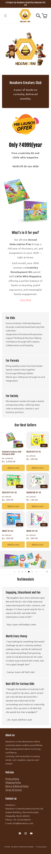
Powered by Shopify (26, 846)
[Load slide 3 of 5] (25, 571)
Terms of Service (13, 789)
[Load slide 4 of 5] (28, 571)
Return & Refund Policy (16, 786)
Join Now (25, 299)
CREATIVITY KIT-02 (9, 492)
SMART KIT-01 (7, 531)
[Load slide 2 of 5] (22, 571)
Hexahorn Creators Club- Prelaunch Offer (12, 453)
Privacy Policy (12, 778)
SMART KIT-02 (32, 531)
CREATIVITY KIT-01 (33, 452)
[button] (5, 16)
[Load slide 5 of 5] (32, 571)
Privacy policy (41, 847)
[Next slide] (37, 572)
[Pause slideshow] (48, 572)
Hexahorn (14, 846)
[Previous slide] (14, 572)
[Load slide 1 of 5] (19, 571)
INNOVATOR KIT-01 (33, 492)
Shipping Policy (13, 782)
